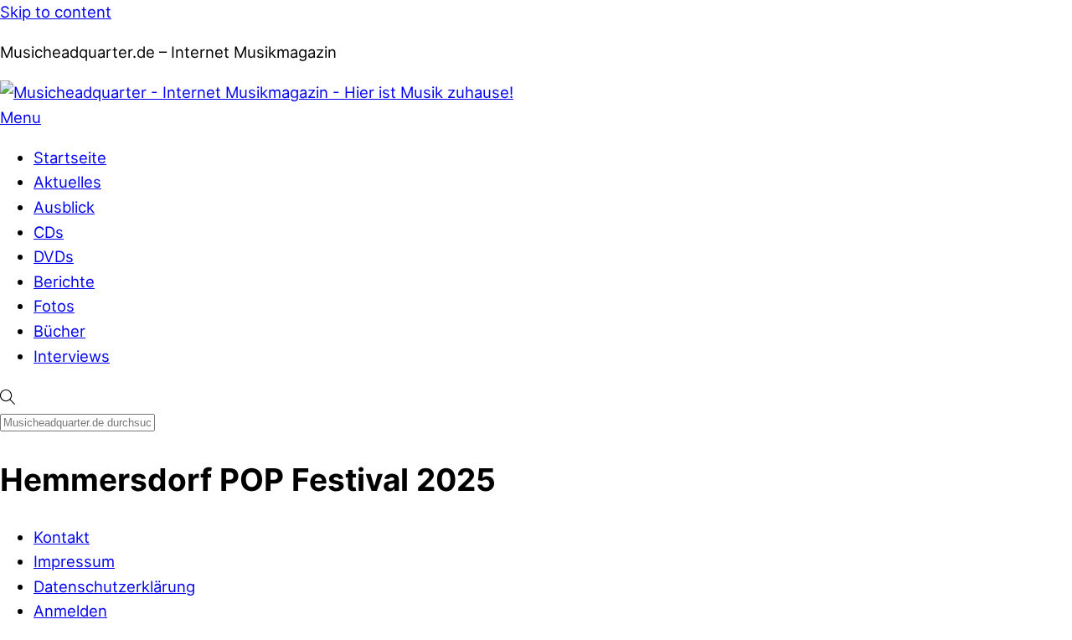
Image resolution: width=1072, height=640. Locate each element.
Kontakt (62, 537)
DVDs (54, 256)
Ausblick (64, 207)
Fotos (54, 306)
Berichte (64, 281)
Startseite (70, 157)
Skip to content (55, 12)
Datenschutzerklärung (114, 586)
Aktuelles (67, 182)
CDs (49, 232)
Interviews (72, 356)
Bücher (59, 331)
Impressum (74, 561)
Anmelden (70, 610)
